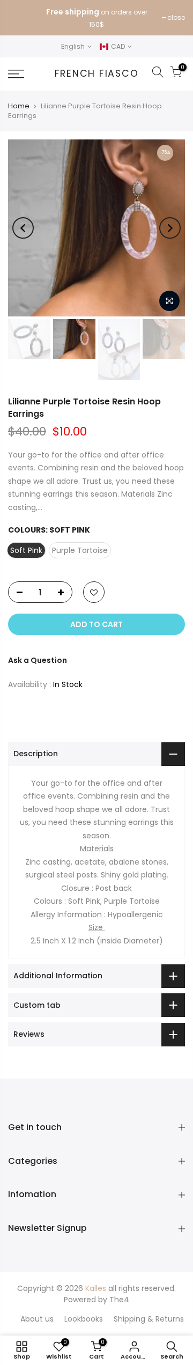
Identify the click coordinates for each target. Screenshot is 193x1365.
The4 (119, 1299)
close (176, 17)
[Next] (170, 228)
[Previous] (23, 228)
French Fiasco (97, 74)
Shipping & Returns (149, 1319)
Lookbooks (83, 1319)
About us (37, 1319)
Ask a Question (37, 660)
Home (18, 106)
